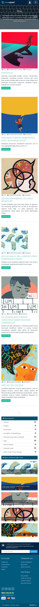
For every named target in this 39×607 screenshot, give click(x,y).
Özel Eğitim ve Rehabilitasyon (19, 433)
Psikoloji (19, 422)
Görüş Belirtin (24, 576)
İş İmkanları (4, 567)
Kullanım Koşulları (26, 580)
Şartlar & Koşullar (25, 567)
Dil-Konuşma (19, 429)
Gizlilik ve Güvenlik (26, 578)
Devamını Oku (6, 88)
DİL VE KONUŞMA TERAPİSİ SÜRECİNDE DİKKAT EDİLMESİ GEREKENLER (16, 320)
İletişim (3, 569)
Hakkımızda (4, 562)
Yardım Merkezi (5, 564)
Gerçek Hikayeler (19, 444)
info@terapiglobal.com (7, 595)
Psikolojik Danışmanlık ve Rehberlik (19, 437)
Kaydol (34, 551)
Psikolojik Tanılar (19, 448)
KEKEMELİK (7, 73)
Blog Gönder (24, 564)
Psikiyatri (19, 426)
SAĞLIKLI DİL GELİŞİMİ (12, 385)
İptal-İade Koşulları (26, 583)
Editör (4, 69)
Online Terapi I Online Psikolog (19, 452)
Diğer (19, 441)
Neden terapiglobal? (26, 562)
